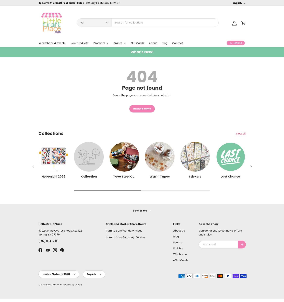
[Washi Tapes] (160, 157)
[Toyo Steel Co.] (124, 157)
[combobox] (147, 23)
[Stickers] (195, 157)
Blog (164, 43)
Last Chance (230, 176)
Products (99, 43)
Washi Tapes (160, 176)
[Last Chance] (230, 157)
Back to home (142, 108)
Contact (177, 43)
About (153, 43)
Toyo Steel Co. (124, 176)
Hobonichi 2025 (53, 176)
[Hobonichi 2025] (53, 157)
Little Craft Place (54, 284)
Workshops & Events (52, 43)
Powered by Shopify (72, 284)
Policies (178, 248)
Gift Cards (137, 43)
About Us (179, 231)
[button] (243, 23)
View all (241, 133)
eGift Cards (180, 260)
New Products (79, 43)
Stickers (195, 176)
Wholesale (180, 254)
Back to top (140, 210)
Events (177, 242)
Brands (117, 43)
